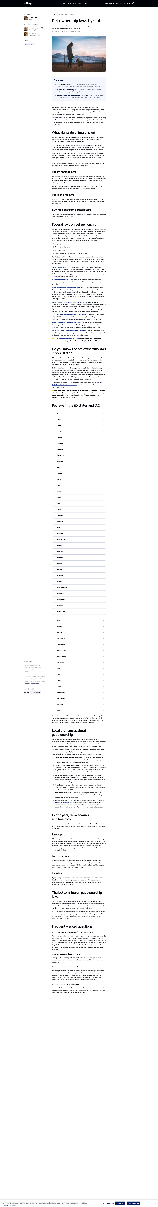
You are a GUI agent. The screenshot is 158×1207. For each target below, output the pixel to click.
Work (69, 3)
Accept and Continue (133, 1203)
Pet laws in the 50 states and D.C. (34, 674)
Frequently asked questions (32, 683)
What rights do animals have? (32, 665)
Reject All (120, 1203)
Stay (79, 3)
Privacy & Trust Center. (9, 1205)
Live (63, 3)
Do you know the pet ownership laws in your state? (35, 670)
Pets (53, 14)
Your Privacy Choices (108, 1203)
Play (74, 3)
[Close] (155, 1203)
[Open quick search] (133, 3)
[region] (79, 1203)
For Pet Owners (109, 3)
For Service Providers (123, 3)
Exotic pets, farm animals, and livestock (35, 678)
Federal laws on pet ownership (33, 667)
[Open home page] (29, 3)
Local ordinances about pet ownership (35, 676)
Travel (86, 3)
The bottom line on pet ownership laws (35, 681)
